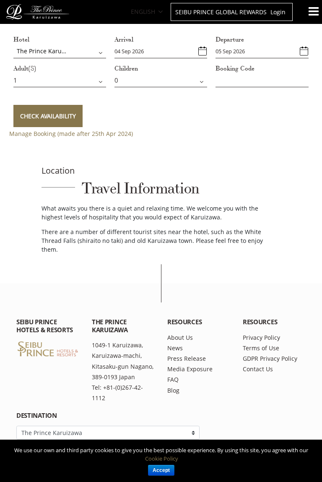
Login (278, 12)
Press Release (186, 358)
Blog (173, 390)
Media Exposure (190, 369)
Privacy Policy (261, 337)
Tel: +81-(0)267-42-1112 (117, 392)
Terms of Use (261, 348)
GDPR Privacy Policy (270, 358)
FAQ (173, 379)
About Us (180, 337)
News (175, 348)
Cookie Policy (161, 458)
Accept (161, 470)
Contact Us (258, 369)
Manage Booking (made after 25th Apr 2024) (71, 134)
